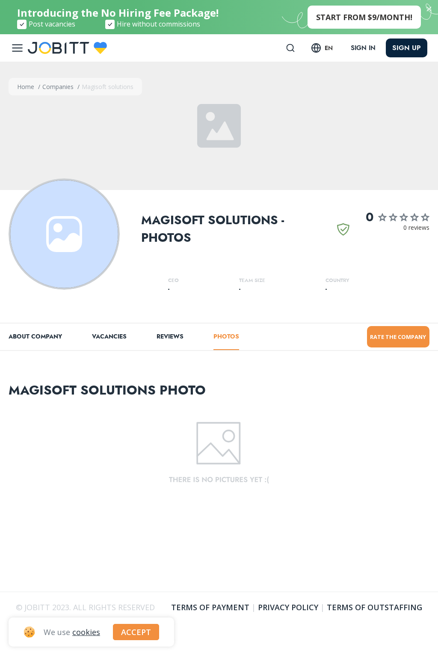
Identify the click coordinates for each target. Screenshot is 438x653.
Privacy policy (288, 607)
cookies (86, 632)
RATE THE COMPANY (398, 337)
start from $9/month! (364, 17)
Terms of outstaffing (374, 607)
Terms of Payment (210, 607)
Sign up (406, 48)
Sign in (363, 48)
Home (26, 87)
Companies (58, 87)
